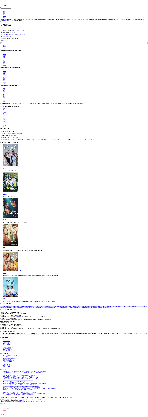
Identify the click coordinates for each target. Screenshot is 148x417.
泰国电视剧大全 (78, 307)
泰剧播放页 (23, 401)
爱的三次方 (5, 194)
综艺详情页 (28, 401)
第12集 (4, 83)
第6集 (4, 94)
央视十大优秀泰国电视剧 (5, 306)
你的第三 (4, 273)
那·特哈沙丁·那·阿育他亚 (20, 34)
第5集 (4, 92)
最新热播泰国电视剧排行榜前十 (95, 306)
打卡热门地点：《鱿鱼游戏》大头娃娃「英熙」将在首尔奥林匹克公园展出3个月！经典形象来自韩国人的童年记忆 (26, 393)
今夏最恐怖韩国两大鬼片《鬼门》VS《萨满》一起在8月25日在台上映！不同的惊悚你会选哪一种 (23, 372)
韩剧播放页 (12, 401)
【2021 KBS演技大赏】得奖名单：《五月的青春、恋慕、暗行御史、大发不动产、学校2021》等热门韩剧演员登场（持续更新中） (30, 388)
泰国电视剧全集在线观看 (26, 306)
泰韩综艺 (4, 14)
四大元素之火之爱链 (8, 350)
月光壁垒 (4, 219)
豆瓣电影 (4, 126)
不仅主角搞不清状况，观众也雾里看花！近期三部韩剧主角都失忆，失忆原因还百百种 (21, 386)
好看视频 (4, 120)
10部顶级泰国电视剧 (46, 306)
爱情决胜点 (5, 298)
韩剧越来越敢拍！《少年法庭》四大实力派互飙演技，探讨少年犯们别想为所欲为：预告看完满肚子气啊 (24, 371)
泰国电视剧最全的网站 (63, 306)
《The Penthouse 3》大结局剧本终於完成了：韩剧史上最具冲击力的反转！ (18, 380)
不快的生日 (6, 364)
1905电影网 (5, 115)
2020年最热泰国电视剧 (10, 307)
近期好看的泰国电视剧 (86, 307)
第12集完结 (5, 101)
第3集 (4, 90)
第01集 (4, 52)
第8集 (4, 96)
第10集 (4, 63)
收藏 (5, 40)
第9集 (4, 97)
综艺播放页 (33, 401)
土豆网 (4, 122)
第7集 (4, 95)
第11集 (4, 65)
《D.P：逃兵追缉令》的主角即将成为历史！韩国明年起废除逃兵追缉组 (18, 394)
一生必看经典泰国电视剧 (117, 306)
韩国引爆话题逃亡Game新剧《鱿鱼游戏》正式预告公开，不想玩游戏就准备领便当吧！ (21, 377)
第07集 (4, 60)
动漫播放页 (43, 401)
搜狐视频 (4, 114)
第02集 (4, 54)
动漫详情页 (38, 401)
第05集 (4, 57)
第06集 (4, 58)
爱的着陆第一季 (7, 359)
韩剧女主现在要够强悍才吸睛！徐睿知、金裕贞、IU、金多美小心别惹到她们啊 (19, 392)
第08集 (4, 61)
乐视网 (4, 121)
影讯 (4, 17)
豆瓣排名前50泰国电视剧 (48, 307)
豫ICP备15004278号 (21, 400)
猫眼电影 (4, 125)
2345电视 (4, 124)
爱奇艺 (4, 108)
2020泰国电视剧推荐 (95, 307)
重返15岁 (6, 356)
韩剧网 (4, 48)
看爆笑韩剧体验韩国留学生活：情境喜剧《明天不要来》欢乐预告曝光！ (18, 373)
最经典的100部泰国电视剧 (29, 307)
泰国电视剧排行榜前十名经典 (138, 306)
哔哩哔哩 (4, 119)
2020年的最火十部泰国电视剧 (59, 307)
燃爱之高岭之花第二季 (10, 355)
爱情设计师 (7, 365)
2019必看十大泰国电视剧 (107, 306)
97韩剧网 (4, 46)
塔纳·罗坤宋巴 (12, 34)
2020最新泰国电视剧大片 (127, 306)
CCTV (4, 118)
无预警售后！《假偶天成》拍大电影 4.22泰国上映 (13, 382)
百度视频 (4, 113)
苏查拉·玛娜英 (6, 34)
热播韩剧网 (5, 45)
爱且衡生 (4, 168)
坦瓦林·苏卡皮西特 (7, 36)
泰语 (23, 30)
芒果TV (4, 110)
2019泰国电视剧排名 (19, 307)
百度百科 (18, 316)
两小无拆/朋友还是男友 (9, 358)
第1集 (4, 88)
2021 (18, 30)
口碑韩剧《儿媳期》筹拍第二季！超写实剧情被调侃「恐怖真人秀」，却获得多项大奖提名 (21, 375)
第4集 (4, 91)
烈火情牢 (6, 366)
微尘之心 (4, 247)
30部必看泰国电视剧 (84, 306)
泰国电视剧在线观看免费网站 (74, 306)
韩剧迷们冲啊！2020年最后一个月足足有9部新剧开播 (14, 381)
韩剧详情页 (7, 401)
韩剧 (4, 11)
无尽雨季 (7, 349)
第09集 (4, 62)
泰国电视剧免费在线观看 (70, 307)
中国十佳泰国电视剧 (55, 306)
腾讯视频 (4, 109)
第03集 (4, 55)
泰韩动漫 (4, 16)
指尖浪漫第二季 (8, 347)
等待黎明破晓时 (7, 348)
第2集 (4, 89)
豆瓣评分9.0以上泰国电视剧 (36, 306)
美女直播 (4, 410)
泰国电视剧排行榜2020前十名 (105, 307)
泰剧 (4, 12)
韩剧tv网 (2, 1)
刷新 (11, 135)
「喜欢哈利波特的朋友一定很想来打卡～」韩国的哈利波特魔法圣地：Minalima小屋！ (20, 378)
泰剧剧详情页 (18, 401)
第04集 (4, 56)
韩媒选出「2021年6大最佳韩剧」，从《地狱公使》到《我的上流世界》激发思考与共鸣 (21, 384)
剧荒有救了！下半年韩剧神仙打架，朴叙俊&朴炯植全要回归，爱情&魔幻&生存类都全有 (21, 387)
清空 (3, 5)
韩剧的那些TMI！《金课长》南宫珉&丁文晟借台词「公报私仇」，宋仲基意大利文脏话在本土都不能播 (24, 383)
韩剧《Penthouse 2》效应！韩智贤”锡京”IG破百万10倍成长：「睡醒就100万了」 (19, 389)
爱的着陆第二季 (7, 361)
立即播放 (2, 40)
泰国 (13, 30)
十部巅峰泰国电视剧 (38, 307)
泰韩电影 (4, 13)
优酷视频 (4, 112)
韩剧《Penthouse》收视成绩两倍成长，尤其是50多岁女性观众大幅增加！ (18, 376)
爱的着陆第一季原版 (8, 360)
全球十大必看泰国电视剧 (16, 306)
